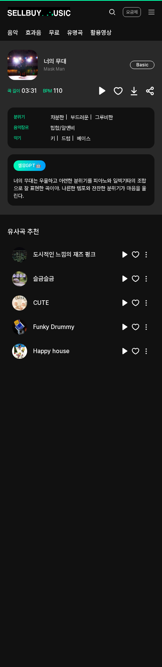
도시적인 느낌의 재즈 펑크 (64, 254)
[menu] (151, 12)
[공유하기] (149, 90)
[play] (102, 90)
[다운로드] (134, 90)
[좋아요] (118, 90)
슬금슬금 (43, 278)
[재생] (125, 254)
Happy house (51, 351)
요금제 (132, 12)
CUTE (41, 302)
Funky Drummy (54, 326)
